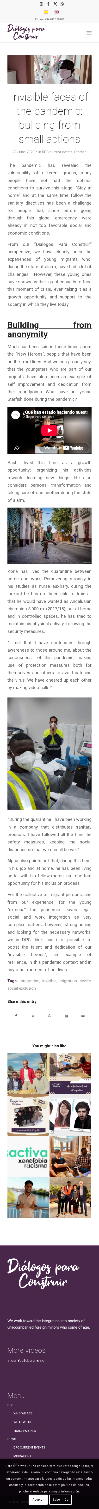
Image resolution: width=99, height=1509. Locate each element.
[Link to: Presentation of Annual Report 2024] (70, 1073)
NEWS (11, 1439)
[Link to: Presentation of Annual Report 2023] (28, 1115)
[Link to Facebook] (48, 4)
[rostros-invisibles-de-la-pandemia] (49, 69)
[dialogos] (41, 32)
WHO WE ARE (22, 1413)
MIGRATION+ (22, 1456)
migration (68, 981)
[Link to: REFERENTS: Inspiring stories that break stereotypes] (70, 1115)
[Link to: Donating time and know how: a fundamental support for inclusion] (28, 1073)
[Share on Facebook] (16, 1016)
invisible (49, 981)
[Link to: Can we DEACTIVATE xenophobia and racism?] (28, 1156)
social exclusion (21, 988)
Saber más (60, 1499)
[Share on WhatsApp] (49, 1016)
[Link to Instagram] (41, 4)
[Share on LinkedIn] (66, 1016)
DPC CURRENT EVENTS (29, 1447)
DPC (10, 1405)
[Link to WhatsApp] (62, 4)
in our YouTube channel (26, 1360)
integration (29, 981)
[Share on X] (33, 1016)
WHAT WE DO (22, 1422)
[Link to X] (55, 4)
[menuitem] (89, 33)
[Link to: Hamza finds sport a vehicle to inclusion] (28, 1197)
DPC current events (57, 152)
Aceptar (38, 1499)
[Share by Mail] (83, 1016)
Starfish (80, 152)
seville (85, 981)
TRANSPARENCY (24, 1431)
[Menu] (89, 33)
